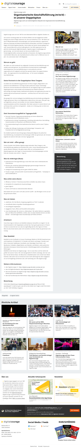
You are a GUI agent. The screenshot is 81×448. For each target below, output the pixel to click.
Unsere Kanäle (22, 7)
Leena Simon (59, 136)
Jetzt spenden (74, 7)
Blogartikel (5, 295)
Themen (4, 7)
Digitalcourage (18, 25)
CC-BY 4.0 (72, 44)
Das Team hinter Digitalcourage (65, 76)
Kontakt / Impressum (43, 446)
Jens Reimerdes (60, 72)
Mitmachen (31, 7)
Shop (65, 7)
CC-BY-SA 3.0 (65, 136)
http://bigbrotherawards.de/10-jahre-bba (31, 269)
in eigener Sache (14, 295)
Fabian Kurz (6, 351)
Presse (38, 7)
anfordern (67, 387)
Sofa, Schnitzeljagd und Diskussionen (63, 322)
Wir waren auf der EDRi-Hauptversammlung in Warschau (39, 322)
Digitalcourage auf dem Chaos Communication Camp (65, 356)
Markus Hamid (60, 351)
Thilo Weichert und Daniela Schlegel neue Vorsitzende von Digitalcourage (40, 357)
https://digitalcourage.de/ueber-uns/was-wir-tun (32, 267)
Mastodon (33, 426)
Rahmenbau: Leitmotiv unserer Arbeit (65, 140)
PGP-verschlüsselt (66, 163)
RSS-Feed (32, 429)
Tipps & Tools (12, 7)
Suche (78, 4)
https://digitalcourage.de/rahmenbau (38, 275)
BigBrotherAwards (17, 392)
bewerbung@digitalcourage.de (27, 284)
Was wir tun (59, 47)
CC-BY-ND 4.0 (66, 72)
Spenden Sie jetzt (31, 414)
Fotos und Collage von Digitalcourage (63, 44)
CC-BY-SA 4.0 (66, 317)
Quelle (69, 351)
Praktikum (6, 355)
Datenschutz (33, 446)
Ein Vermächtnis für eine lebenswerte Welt (10, 324)
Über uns (44, 7)
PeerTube (45, 426)
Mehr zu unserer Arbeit (18, 398)
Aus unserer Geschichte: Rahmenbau (63, 112)
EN (59, 4)
